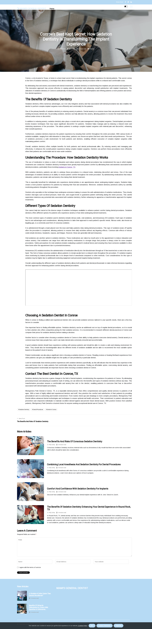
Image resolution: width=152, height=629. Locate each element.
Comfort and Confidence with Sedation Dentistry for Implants (77, 488)
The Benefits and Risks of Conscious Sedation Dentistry (74, 441)
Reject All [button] (118, 625)
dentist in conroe (51, 409)
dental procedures (38, 409)
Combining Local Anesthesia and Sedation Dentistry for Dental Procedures (84, 464)
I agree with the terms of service (30, 567)
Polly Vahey (62, 49)
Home (52, 9)
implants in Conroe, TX (67, 167)
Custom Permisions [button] (105, 625)
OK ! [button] (92, 625)
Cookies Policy (82, 625)
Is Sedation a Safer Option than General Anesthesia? (40, 594)
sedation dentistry (24, 409)
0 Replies (91, 49)
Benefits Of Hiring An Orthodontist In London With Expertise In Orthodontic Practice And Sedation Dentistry (40, 607)
